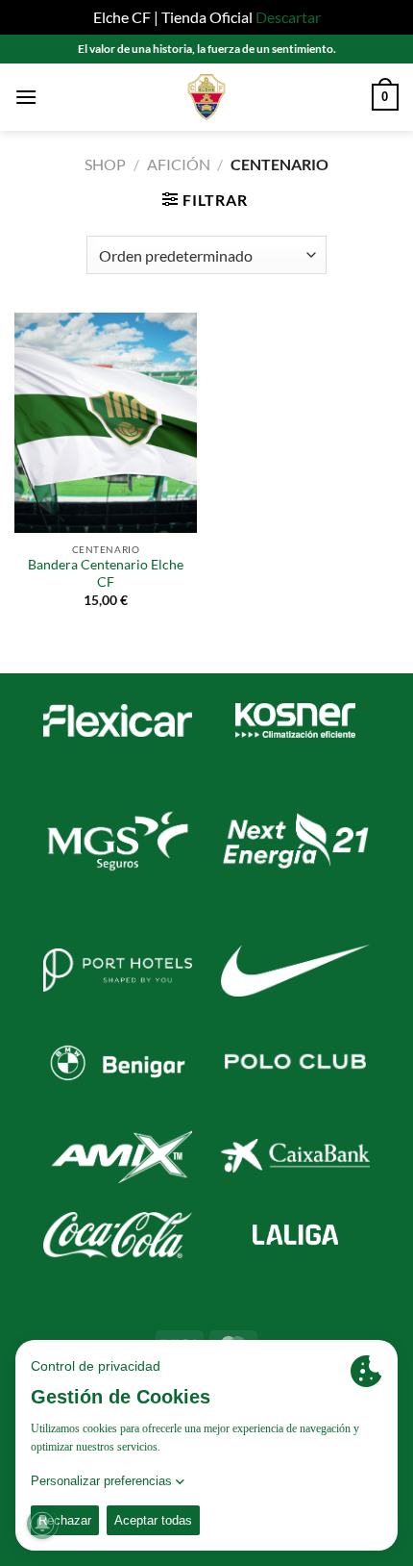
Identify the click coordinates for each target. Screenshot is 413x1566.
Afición (178, 164)
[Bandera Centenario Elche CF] (105, 422)
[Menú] (25, 96)
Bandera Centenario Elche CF (105, 573)
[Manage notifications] (42, 1523)
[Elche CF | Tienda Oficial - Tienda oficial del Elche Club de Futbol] (206, 97)
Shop (105, 164)
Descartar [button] (288, 17)
